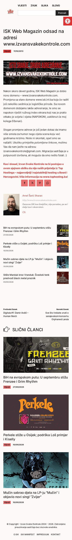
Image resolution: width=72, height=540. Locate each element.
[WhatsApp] (47, 183)
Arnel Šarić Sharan (32, 195)
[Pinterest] (40, 183)
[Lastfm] (24, 211)
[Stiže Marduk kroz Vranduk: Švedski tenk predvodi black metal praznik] (63, 278)
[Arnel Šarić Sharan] (11, 204)
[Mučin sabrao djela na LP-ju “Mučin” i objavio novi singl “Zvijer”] (63, 262)
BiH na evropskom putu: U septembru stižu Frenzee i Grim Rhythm (35, 379)
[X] (32, 183)
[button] (67, 21)
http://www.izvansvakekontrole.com (39, 200)
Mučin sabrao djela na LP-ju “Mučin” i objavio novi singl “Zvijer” (31, 495)
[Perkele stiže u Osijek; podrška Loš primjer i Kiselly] (63, 246)
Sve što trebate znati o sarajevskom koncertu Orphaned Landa (57, 316)
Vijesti (7, 51)
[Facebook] (24, 183)
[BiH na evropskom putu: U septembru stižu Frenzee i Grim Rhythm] (63, 231)
